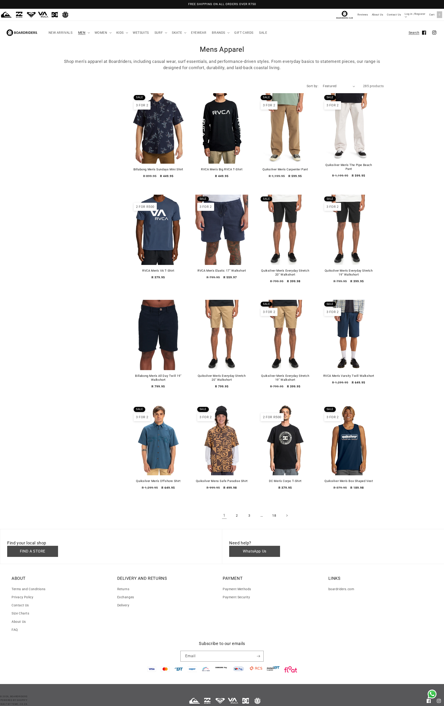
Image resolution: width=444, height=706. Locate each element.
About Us (377, 14)
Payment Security (236, 597)
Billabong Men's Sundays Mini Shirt (158, 169)
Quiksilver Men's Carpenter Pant (285, 169)
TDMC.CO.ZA (19, 704)
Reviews (363, 14)
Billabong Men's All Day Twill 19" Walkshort (158, 377)
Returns (123, 589)
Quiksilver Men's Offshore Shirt (158, 481)
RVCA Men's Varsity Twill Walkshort (348, 376)
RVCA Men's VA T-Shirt (158, 270)
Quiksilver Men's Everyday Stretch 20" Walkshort (285, 272)
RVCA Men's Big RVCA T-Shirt (221, 169)
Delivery (123, 605)
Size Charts (20, 613)
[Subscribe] (258, 656)
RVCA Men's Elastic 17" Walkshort (221, 270)
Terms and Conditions (29, 589)
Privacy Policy (22, 597)
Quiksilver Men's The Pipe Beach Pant (348, 167)
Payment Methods (237, 589)
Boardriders (19, 696)
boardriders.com (341, 589)
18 (274, 515)
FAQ (15, 630)
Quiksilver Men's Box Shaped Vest (348, 481)
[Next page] (287, 515)
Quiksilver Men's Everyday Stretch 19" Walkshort (349, 272)
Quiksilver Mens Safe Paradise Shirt (222, 481)
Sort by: (312, 86)
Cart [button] (434, 14)
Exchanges (125, 597)
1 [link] (224, 515)
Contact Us (394, 14)
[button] (83, 32)
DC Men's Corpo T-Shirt (285, 481)
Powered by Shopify (14, 700)
